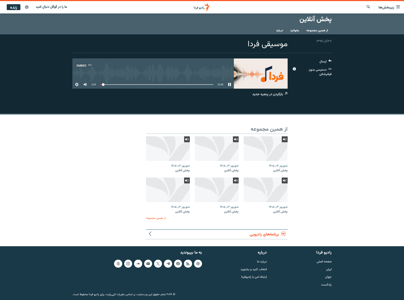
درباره (279, 30)
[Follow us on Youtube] (148, 264)
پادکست (326, 285)
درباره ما (262, 262)
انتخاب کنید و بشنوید (254, 269)
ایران (329, 269)
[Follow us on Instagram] (128, 264)
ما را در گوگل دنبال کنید (51, 7)
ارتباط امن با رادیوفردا (254, 277)
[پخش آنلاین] (265, 148)
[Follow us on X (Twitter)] (158, 264)
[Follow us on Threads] (118, 264)
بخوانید (294, 30)
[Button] (325, 62)
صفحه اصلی (324, 262)
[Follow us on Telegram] (168, 264)
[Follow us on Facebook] (178, 264)
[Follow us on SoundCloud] (138, 264)
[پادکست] (26, 7)
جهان (328, 277)
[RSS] (188, 264)
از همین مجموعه (317, 30)
